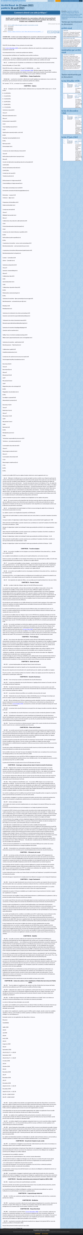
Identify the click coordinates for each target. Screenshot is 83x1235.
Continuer (37, 1233)
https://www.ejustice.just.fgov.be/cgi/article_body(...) (25, 31)
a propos (66, 0)
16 (12, 8)
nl (81, 0)
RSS (62, 0)
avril (16, 8)
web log (71, 0)
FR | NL (50, 32)
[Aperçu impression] (58, 32)
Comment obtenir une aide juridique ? (30, 12)
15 (20, 5)
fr (80, 0)
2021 (30, 5)
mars (24, 5)
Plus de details (45, 1233)
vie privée (58, 0)
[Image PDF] (55, 32)
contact (76, 0)
